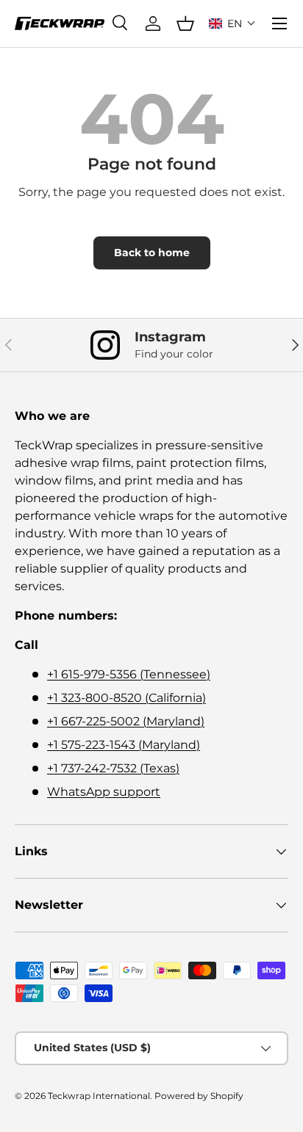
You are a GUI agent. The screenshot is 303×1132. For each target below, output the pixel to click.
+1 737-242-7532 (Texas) (113, 768)
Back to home (152, 252)
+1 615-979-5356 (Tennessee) (128, 674)
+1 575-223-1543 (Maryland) (123, 745)
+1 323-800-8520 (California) (126, 698)
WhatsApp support (103, 792)
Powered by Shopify (198, 1095)
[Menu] (279, 23)
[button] (232, 23)
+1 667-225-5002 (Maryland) (125, 721)
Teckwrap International (99, 1095)
